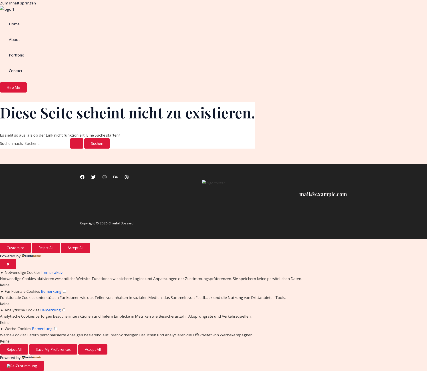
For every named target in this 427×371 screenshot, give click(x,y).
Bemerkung (51, 291)
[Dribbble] (127, 177)
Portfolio (16, 55)
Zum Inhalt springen (18, 3)
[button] (13, 87)
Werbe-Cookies (18, 328)
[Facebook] (82, 177)
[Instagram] (104, 177)
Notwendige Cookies (22, 272)
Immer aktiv (51, 272)
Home (14, 23)
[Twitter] (93, 177)
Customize (15, 247)
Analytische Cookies (22, 310)
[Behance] (115, 177)
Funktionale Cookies (22, 291)
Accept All (75, 247)
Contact (15, 70)
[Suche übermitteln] (76, 143)
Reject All (45, 247)
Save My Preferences (53, 349)
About (14, 39)
